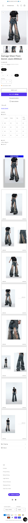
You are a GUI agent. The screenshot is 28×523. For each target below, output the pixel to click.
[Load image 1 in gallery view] (7, 49)
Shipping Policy (6, 485)
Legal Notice (6, 478)
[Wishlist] (21, 5)
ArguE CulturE (4, 108)
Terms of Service (7, 481)
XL (16, 75)
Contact (5, 468)
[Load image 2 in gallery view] (14, 49)
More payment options (14, 97)
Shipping (8, 64)
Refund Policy (6, 475)
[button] (3, 5)
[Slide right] (26, 49)
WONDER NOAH (12, 520)
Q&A (4, 465)
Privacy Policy (6, 471)
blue (4, 69)
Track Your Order (7, 488)
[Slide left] (1, 49)
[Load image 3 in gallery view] (21, 49)
